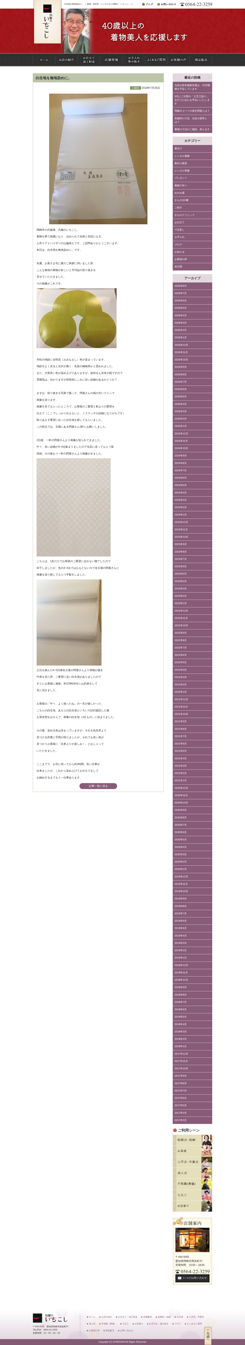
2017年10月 (181, 1068)
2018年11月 (181, 972)
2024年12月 (181, 433)
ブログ (178, 244)
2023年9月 (181, 544)
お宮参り (139, 1323)
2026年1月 (181, 337)
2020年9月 (181, 810)
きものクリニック (185, 215)
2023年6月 (181, 566)
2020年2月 (181, 861)
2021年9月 (181, 721)
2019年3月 (181, 943)
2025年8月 (181, 374)
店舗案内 (147, 1317)
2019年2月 (181, 950)
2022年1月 (181, 692)
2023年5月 (181, 573)
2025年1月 (181, 426)
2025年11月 (181, 352)
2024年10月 (181, 448)
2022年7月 (181, 647)
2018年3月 (181, 1031)
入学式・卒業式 (196, 1317)
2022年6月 (181, 655)
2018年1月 (181, 1046)
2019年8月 (181, 906)
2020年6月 (181, 832)
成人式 (92, 1323)
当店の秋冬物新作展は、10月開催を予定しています (192, 87)
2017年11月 (181, 1061)
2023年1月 (181, 603)
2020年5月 (181, 839)
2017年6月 (181, 1098)
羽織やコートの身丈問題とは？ (192, 111)
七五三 (125, 1323)
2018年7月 (181, 1002)
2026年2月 (181, 330)
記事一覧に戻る (98, 785)
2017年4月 (181, 1113)
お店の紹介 (106, 1317)
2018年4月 (181, 1024)
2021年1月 (181, 780)
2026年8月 (181, 286)
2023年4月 (181, 581)
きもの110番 (182, 200)
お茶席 (180, 1317)
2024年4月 (181, 492)
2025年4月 (181, 404)
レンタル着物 (182, 156)
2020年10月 (181, 802)
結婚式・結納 (164, 1317)
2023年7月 (181, 559)
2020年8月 (181, 817)
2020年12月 (181, 788)
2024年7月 (181, 470)
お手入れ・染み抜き (159, 1323)
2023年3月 (181, 588)
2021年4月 (181, 758)
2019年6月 (181, 921)
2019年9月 (181, 898)
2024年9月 (181, 455)
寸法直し (180, 229)
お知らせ (180, 252)
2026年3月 (181, 322)
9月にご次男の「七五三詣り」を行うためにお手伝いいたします (192, 100)
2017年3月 (181, 1120)
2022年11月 (181, 618)
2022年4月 (181, 670)
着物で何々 (181, 185)
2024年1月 (181, 514)
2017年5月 (181, 1105)
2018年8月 (181, 994)
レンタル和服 (182, 170)
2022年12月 (181, 610)
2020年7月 (181, 825)
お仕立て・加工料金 (127, 1317)
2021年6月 (181, 743)
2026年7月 (181, 293)
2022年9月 (181, 633)
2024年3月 (181, 500)
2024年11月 (181, 441)
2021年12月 (181, 699)
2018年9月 (181, 987)
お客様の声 (181, 259)
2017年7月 (181, 1090)
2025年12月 (181, 345)
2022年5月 (181, 662)
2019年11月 (181, 884)
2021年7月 (181, 736)
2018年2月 (181, 1039)
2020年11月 (181, 795)
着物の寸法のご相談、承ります (192, 129)
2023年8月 (181, 551)
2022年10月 (181, 625)
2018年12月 (181, 965)
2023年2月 (181, 596)
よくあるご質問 (194, 1323)
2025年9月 (181, 367)
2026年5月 (181, 308)
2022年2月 (181, 684)
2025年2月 (181, 418)
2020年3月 (181, 854)
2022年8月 (181, 640)
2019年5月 (181, 928)
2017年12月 (181, 1054)
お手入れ (180, 237)
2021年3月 (181, 766)
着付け (178, 148)
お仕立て (180, 222)
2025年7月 (181, 382)
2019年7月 (181, 913)
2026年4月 (181, 315)
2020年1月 (181, 869)
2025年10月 (181, 359)
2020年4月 (181, 847)
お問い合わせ (126, 1330)
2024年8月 (181, 463)
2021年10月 (181, 714)
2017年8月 (181, 1083)
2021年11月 (181, 706)
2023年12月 (181, 522)
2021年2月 (181, 773)
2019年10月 (181, 891)
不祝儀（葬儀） (108, 1323)
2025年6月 (181, 389)
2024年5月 (181, 485)
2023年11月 (181, 529)
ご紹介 (178, 207)
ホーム (92, 1317)
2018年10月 (181, 980)
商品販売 (110, 1330)
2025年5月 (181, 396)
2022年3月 (181, 677)
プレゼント (181, 178)
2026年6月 (181, 300)
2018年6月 (181, 1009)
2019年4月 (181, 935)
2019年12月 (181, 876)
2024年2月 (181, 507)
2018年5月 (181, 1016)
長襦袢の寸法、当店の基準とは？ (191, 120)
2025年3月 (181, 411)
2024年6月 (181, 477)
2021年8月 (181, 729)
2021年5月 (181, 751)
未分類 (178, 266)
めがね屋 (180, 193)
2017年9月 (181, 1076)
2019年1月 (181, 957)
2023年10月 (181, 537)
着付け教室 (181, 163)
